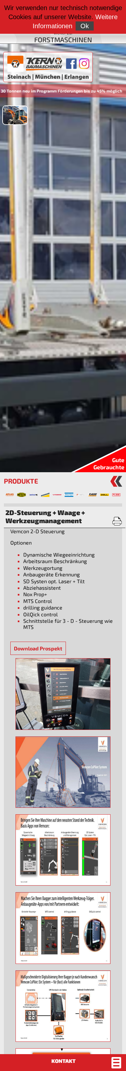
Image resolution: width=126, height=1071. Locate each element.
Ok (84, 26)
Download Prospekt (38, 648)
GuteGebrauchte (108, 463)
